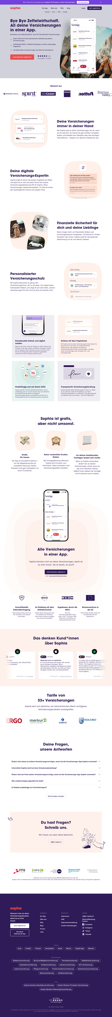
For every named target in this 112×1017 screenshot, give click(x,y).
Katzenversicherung (67, 965)
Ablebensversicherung (21, 960)
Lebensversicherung (21, 969)
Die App (45, 8)
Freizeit (38, 948)
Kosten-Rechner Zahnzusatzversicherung (56, 989)
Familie (28, 948)
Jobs (42, 932)
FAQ (59, 12)
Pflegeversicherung (41, 969)
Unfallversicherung (65, 973)
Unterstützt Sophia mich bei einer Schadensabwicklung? (34, 768)
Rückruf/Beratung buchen (88, 920)
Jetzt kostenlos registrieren (22, 57)
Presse (42, 929)
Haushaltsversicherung (28, 965)
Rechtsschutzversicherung (88, 969)
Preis (53, 12)
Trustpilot (79, 676)
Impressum (65, 916)
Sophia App (80, 948)
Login (83, 8)
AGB (62, 919)
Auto (19, 948)
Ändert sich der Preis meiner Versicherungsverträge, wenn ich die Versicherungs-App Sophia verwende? (54, 774)
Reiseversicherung (47, 973)
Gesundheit (49, 948)
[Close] (101, 2)
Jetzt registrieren (94, 8)
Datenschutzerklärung (69, 922)
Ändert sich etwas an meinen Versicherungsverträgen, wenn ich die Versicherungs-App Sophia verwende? (54, 762)
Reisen (68, 948)
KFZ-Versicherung (85, 965)
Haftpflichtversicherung (90, 960)
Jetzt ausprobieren (83, 2)
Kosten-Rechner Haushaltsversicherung (39, 985)
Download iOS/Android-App (58, 576)
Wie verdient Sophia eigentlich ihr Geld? (27, 781)
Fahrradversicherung (69, 960)
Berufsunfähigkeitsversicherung (46, 960)
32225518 (52, 1010)
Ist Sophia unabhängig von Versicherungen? (29, 787)
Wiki (62, 8)
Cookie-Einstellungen (69, 925)
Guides (65, 12)
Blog (68, 8)
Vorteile (47, 12)
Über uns (54, 8)
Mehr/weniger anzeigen (56, 796)
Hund (60, 948)
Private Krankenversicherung (63, 969)
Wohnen (91, 948)
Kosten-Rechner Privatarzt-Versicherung (73, 985)
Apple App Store (38, 676)
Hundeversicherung (48, 965)
